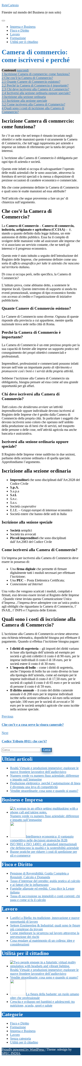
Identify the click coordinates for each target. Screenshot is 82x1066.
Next (5, 733)
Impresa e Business (23, 1031)
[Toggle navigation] (3, 20)
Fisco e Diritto (19, 1023)
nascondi (23, 70)
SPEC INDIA (11, 1053)
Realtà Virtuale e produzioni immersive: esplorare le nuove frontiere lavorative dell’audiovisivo (44, 770)
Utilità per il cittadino (24, 1042)
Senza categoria (20, 1038)
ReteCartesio (10, 5)
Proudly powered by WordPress (23, 1049)
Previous (7, 716)
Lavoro (15, 1035)
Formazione (18, 1027)
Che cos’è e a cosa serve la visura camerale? (33, 724)
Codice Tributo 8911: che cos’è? (24, 741)
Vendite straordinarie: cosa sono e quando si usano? (44, 791)
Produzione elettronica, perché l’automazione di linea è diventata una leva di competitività (45, 785)
